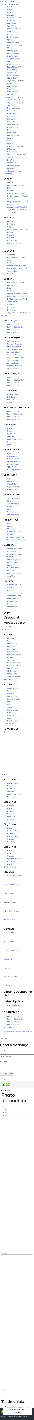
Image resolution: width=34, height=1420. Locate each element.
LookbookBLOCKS (14, 18)
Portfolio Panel (13, 135)
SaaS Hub (11, 144)
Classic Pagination (14, 560)
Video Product (12, 467)
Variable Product (13, 498)
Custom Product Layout (16, 462)
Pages (6, 315)
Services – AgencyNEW (15, 358)
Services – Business (14, 349)
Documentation (13, 394)
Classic (10, 48)
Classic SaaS (12, 78)
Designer (10, 122)
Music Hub (11, 12)
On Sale (10, 509)
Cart (9, 479)
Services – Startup (14, 369)
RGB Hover (11, 646)
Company (11, 15)
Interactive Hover (13, 663)
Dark (9, 691)
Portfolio (7, 629)
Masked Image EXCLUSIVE (17, 196)
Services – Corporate (15, 360)
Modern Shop (12, 70)
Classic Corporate (14, 718)
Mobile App (11, 130)
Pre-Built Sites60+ (11, 4)
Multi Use (10, 160)
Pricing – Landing (13, 332)
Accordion (11, 183)
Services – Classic (13, 352)
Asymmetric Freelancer (16, 146)
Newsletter (11, 204)
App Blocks (11, 23)
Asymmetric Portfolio (15, 81)
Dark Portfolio (12, 56)
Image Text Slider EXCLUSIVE (18, 202)
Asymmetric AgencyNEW (16, 155)
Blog (9, 188)
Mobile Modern (12, 127)
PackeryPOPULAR (14, 655)
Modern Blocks (12, 37)
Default (10, 523)
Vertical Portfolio (13, 29)
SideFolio (10, 141)
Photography (12, 51)
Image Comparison (14, 699)
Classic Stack (12, 696)
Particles (10, 238)
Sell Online (7, 445)
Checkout (11, 481)
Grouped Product (13, 515)
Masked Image (13, 943)
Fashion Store (12, 152)
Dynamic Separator (11, 979)
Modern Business (13, 64)
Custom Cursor (15, 922)
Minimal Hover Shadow (15, 537)
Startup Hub (12, 119)
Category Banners (14, 585)
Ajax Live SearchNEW (15, 593)
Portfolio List (12, 644)
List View (10, 570)
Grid (8, 641)
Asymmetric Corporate (15, 45)
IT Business (11, 149)
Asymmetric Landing (15, 97)
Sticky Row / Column (15, 677)
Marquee (11, 970)
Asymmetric (11, 660)
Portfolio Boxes (13, 92)
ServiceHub (11, 163)
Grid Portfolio (12, 26)
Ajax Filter (11, 576)
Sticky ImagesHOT (14, 456)
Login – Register (13, 487)
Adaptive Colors (13, 59)
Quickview (11, 604)
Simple (9, 501)
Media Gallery (12, 199)
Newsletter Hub (13, 34)
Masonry (10, 657)
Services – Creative (14, 347)
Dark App (10, 7)
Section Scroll (13, 935)
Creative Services (13, 125)
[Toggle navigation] (27, 1084)
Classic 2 (10, 529)
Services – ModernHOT (15, 341)
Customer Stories (13, 166)
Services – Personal (14, 366)
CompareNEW (12, 607)
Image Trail (11, 89)
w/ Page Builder (13, 464)
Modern (10, 453)
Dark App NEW (12, 783)
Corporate (11, 62)
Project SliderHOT (14, 67)
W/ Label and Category (15, 666)
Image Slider (12, 638)
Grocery (10, 94)
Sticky (9, 707)
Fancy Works (12, 674)
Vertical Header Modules (13, 886)
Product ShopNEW (14, 53)
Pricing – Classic (13, 324)
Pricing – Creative (13, 330)
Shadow (10, 157)
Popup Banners (13, 598)
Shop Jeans (8, 627)
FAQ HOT (10, 400)
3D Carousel (11, 671)
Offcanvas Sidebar (14, 554)
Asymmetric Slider (14, 243)
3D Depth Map (16, 961)
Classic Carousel (13, 668)
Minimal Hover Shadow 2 (16, 540)
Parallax (10, 138)
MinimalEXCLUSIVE (14, 532)
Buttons (10, 191)
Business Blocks (13, 116)
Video (9, 702)
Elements (7, 174)
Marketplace (12, 111)
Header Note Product (15, 470)
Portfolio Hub (12, 86)
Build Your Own (12, 721)
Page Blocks (14, 895)
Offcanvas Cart (12, 601)
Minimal (10, 713)
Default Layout (13, 459)
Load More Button (14, 573)
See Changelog (18, 1030)
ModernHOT (11, 715)
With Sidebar (12, 551)
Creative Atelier (13, 42)
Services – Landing (14, 355)
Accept (17, 1412)
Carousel (10, 235)
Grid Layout (11, 565)
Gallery (9, 705)
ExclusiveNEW (10, 867)
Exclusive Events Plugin (12, 878)
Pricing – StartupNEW (15, 327)
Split (9, 40)
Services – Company (14, 344)
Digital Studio (12, 83)
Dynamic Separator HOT (16, 193)
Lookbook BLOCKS (14, 439)
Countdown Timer (14, 596)
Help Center (11, 397)
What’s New (8, 986)
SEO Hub (10, 105)
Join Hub (3, 1039)
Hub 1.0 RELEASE (13, 1006)
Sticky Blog (11, 32)
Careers (10, 403)
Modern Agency (13, 75)
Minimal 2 (10, 534)
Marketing (11, 21)
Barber (9, 10)
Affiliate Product (13, 504)
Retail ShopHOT (13, 133)
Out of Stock (12, 512)
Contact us (4, 1079)
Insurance (11, 168)
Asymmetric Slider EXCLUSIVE (18, 210)
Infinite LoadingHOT (14, 562)
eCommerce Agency (14, 171)
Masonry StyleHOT (14, 568)
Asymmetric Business (15, 103)
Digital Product (13, 506)
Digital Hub (11, 114)
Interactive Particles (15, 952)
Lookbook (11, 817)
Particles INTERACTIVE (16, 185)
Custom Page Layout (15, 549)
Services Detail (12, 363)
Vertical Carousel (13, 652)
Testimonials (12, 213)
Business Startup (13, 108)
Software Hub (12, 72)
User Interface (12, 710)
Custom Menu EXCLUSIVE (17, 207)
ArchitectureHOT (13, 100)
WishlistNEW (11, 484)
